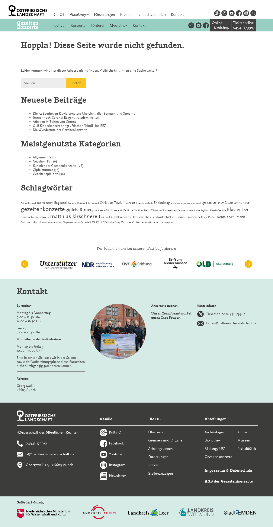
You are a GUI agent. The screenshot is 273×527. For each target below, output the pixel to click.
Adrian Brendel (28, 203)
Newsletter (117, 476)
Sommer (26, 222)
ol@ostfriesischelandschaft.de (50, 454)
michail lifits (107, 217)
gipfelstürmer (78, 209)
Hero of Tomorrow (153, 210)
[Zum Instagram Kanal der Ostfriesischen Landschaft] (224, 14)
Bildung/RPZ (215, 448)
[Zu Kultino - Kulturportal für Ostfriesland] (217, 14)
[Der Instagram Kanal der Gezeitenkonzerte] (191, 25)
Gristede (115, 210)
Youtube (115, 454)
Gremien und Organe (165, 440)
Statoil (36, 222)
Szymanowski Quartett (77, 222)
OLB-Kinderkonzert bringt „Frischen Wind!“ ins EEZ (69, 126)
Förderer (98, 25)
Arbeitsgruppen (160, 448)
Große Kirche (126, 210)
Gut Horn (138, 210)
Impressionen (170, 210)
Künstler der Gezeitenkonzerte (54, 166)
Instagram (117, 465)
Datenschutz (241, 470)
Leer (245, 210)
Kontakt (177, 14)
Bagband (60, 203)
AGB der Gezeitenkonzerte (229, 481)
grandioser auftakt (101, 210)
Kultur (242, 432)
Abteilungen (79, 14)
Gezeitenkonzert (238, 202)
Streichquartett (55, 222)
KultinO (115, 432)
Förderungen (104, 14)
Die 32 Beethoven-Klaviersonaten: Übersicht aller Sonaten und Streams (84, 113)
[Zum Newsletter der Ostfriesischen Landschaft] (246, 14)
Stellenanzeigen (160, 473)
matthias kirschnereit (75, 216)
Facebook (116, 443)
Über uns (155, 432)
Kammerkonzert (185, 210)
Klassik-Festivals (218, 210)
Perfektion (202, 217)
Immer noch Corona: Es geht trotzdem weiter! (66, 118)
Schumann (237, 217)
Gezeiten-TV (41, 161)
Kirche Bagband (201, 210)
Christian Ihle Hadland (88, 203)
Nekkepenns (122, 217)
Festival (58, 25)
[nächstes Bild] (248, 264)
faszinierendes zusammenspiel (186, 203)
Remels (222, 217)
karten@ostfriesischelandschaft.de (231, 323)
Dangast (130, 202)
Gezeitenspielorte (45, 174)
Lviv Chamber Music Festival (35, 217)
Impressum (215, 470)
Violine (126, 222)
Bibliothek (212, 440)
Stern (44, 222)
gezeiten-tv (213, 202)
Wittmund (153, 222)
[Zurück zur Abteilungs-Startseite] (32, 25)
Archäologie (214, 432)
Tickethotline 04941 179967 (225, 314)
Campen (72, 203)
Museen (243, 440)
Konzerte (78, 25)
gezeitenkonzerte (43, 209)
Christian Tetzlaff (112, 203)
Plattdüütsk (246, 448)
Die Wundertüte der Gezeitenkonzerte (60, 130)
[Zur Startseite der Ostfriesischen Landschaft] (28, 10)
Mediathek (119, 25)
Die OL (58, 14)
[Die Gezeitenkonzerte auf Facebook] (206, 25)
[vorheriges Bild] (24, 264)
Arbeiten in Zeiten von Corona (55, 122)
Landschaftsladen (151, 14)
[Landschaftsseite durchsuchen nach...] (253, 14)
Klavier (234, 209)
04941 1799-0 (36, 443)
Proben (212, 217)
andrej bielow (45, 202)
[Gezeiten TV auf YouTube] (199, 25)
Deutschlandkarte (144, 203)
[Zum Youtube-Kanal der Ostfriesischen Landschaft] (232, 14)
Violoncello (139, 222)
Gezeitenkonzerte (218, 457)
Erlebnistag (162, 203)
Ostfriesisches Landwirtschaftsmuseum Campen (164, 217)
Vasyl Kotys (100, 222)
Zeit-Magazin (166, 222)
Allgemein (40, 157)
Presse (125, 14)
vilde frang (115, 222)
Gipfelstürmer (43, 170)
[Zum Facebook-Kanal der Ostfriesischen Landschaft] (239, 14)
